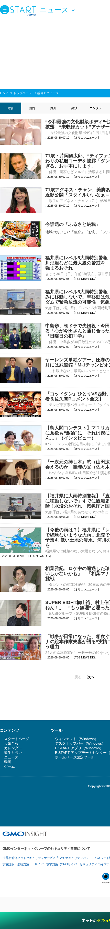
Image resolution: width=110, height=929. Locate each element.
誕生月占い (13, 753)
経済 (74, 108)
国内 (32, 108)
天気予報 (11, 743)
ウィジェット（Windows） (76, 739)
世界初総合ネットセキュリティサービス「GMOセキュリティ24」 (46, 858)
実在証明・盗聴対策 (16, 864)
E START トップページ (16, 93)
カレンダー (13, 748)
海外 (53, 108)
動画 (7, 762)
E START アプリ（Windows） (79, 748)
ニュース (53, 93)
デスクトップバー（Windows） (80, 743)
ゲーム (9, 766)
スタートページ (16, 739)
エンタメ (96, 108)
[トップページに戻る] (19, 10)
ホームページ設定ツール (74, 757)
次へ (90, 677)
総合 (40, 93)
